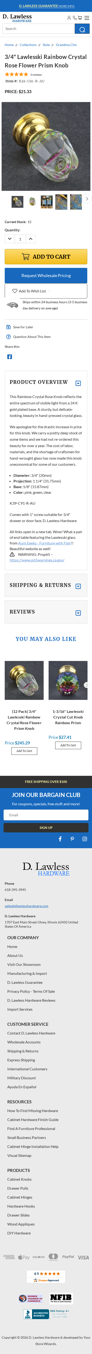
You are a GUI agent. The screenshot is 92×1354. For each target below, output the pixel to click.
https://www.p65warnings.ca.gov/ (37, 560)
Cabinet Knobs (19, 1179)
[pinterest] (72, 839)
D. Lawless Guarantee (24, 982)
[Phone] (75, 18)
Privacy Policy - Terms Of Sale (31, 991)
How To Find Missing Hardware (32, 1110)
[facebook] (60, 839)
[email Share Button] (26, 358)
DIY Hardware (19, 1233)
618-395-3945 (15, 890)
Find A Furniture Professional (31, 1128)
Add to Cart (24, 751)
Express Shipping (21, 1060)
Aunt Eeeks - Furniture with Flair (44, 543)
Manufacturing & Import (27, 973)
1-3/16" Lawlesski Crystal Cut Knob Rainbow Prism (68, 717)
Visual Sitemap (19, 1155)
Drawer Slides (18, 1215)
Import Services (20, 1009)
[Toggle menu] (86, 17)
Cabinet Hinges (19, 1197)
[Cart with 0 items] (80, 17)
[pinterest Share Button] (60, 358)
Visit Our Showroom (24, 964)
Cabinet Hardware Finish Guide (33, 1119)
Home (12, 946)
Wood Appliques (21, 1224)
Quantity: (12, 230)
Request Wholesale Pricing (46, 275)
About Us (15, 955)
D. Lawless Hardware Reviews (31, 1000)
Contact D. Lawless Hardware (31, 1033)
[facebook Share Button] (9, 358)
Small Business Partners (26, 1137)
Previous (5, 199)
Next (87, 199)
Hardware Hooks (21, 1206)
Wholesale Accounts (24, 1042)
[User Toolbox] (69, 17)
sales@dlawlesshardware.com (26, 906)
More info (47, 6)
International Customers (27, 1069)
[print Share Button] (43, 358)
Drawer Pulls (17, 1188)
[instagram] (84, 839)
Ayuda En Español (21, 1086)
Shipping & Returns (22, 1051)
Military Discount (21, 1078)
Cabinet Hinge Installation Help (33, 1146)
